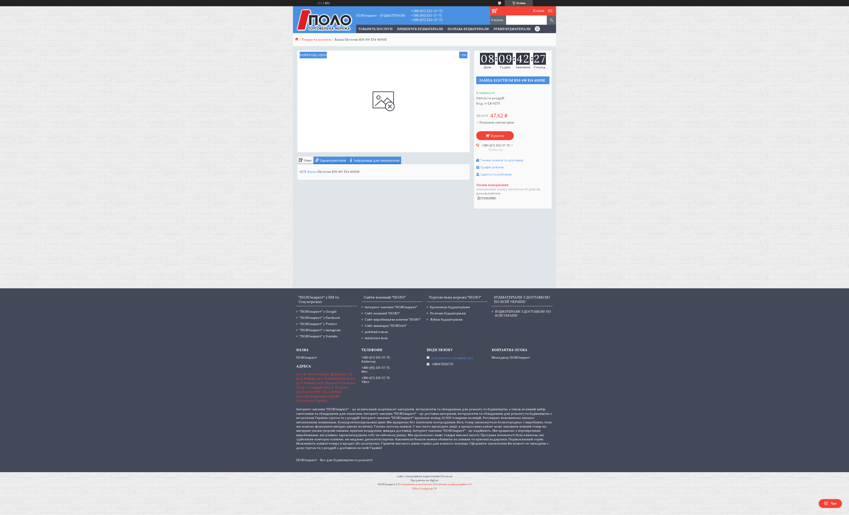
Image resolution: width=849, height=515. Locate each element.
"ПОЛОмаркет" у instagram (320, 330)
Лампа (312, 172)
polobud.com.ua (376, 332)
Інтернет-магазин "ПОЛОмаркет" (391, 307)
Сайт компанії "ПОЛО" (382, 313)
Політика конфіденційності (453, 484)
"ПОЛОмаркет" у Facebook (320, 318)
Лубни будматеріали (511, 29)
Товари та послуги (316, 40)
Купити (497, 135)
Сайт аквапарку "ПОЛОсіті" (386, 326)
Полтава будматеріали (468, 29)
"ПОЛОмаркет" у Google (318, 312)
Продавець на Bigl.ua (424, 480)
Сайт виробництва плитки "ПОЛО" (393, 319)
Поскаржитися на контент (415, 484)
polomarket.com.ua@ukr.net (452, 358)
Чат (834, 503)
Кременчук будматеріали (420, 29)
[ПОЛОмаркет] (324, 19)
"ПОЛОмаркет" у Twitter (318, 324)
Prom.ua (447, 476)
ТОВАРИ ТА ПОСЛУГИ (375, 29)
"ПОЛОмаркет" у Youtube (319, 336)
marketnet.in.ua (376, 338)
